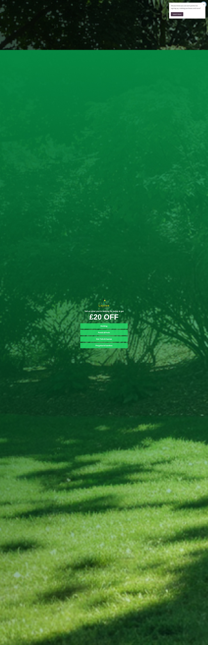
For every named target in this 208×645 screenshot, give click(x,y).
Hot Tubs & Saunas (104, 339)
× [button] (203, 4)
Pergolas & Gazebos (104, 345)
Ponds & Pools (104, 332)
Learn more (177, 14)
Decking (104, 326)
